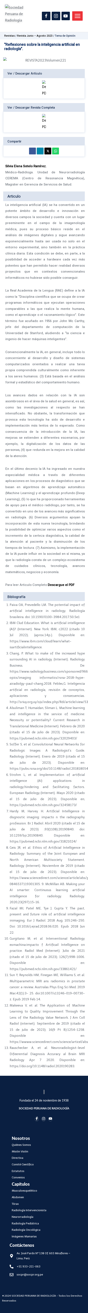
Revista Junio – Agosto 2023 (35, 36)
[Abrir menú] (77, 16)
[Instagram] (56, 16)
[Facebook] (46, 16)
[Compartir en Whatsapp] (55, 151)
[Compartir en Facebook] (32, 151)
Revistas (9, 36)
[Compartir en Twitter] (47, 151)
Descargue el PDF (61, 584)
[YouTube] (66, 16)
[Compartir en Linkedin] (40, 151)
